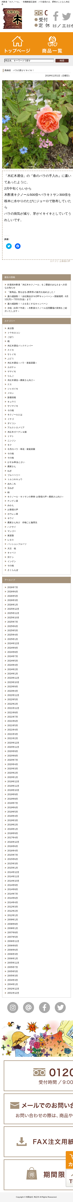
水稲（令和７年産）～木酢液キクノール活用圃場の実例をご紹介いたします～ (36, 309)
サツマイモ (12, 406)
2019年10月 (13, 790)
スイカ (10, 350)
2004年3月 (12, 980)
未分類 (10, 328)
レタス (10, 540)
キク (9, 445)
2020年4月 (12, 764)
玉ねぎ (10, 488)
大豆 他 (11, 548)
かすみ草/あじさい (16, 462)
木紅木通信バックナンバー (20, 345)
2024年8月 (12, 652)
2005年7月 (12, 967)
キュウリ (11, 401)
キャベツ (11, 552)
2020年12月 (13, 743)
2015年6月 (12, 859)
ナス (9, 384)
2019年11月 (13, 786)
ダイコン (11, 423)
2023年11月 (13, 678)
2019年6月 (12, 807)
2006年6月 (12, 950)
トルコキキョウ (14, 479)
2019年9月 (12, 794)
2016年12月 (13, 842)
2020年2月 (12, 773)
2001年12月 (13, 993)
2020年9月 (12, 751)
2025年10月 (13, 617)
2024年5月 (12, 661)
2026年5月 (12, 596)
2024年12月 (13, 643)
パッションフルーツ (17, 544)
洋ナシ (10, 557)
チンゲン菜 (12, 501)
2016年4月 (12, 850)
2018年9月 (12, 833)
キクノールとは (14, 414)
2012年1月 (12, 915)
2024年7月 (12, 656)
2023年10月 (13, 682)
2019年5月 (12, 812)
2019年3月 (12, 820)
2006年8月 (12, 945)
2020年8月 (12, 755)
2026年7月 (12, 587)
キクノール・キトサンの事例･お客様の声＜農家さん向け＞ (35, 496)
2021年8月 (12, 712)
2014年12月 (13, 872)
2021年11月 (13, 708)
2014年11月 (13, 876)
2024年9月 (12, 648)
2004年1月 (12, 984)
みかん (10, 505)
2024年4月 (12, 665)
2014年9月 (12, 885)
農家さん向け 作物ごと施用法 (22, 522)
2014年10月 (13, 881)
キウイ (10, 518)
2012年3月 (12, 906)
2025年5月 (12, 630)
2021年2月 (12, 738)
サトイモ (11, 354)
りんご (10, 376)
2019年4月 (12, 816)
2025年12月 (13, 609)
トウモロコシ (13, 333)
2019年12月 (13, 781)
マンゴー (11, 531)
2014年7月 (12, 894)
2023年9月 (12, 686)
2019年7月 (12, 803)
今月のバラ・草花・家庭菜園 (21, 449)
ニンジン (11, 440)
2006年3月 (12, 954)
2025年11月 (13, 613)
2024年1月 (12, 673)
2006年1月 (12, 958)
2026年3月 (12, 600)
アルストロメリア (15, 427)
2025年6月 (12, 626)
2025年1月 (12, 639)
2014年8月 (12, 889)
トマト (10, 436)
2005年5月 (12, 971)
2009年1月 (12, 919)
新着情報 (11, 397)
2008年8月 (12, 924)
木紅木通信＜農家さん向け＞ (21, 380)
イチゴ (10, 419)
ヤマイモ (11, 371)
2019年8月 (12, 799)
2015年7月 (12, 855)
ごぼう (10, 337)
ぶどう (10, 358)
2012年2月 (12, 911)
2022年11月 (13, 695)
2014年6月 (12, 898)
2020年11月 (13, 747)
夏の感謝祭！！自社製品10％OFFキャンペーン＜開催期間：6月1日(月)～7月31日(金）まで (36, 298)
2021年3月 (12, 734)
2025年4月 (12, 635)
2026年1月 (12, 604)
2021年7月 (12, 717)
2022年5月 (12, 699)
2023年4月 (12, 691)
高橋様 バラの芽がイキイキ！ (19, 70)
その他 (10, 410)
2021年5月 (12, 725)
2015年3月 (12, 863)
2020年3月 (12, 768)
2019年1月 (12, 829)
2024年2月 (12, 669)
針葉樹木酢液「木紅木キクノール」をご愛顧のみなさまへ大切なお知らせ (36, 286)
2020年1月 (12, 777)
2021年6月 (12, 721)
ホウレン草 (12, 514)
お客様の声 (65, 261)
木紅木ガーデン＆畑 (17, 432)
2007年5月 (12, 937)
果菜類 (10, 535)
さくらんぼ (12, 570)
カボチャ (11, 367)
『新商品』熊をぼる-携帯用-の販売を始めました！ (31, 292)
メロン (10, 393)
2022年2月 (12, 704)
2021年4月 (12, 729)
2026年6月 (12, 591)
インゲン (11, 561)
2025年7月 (12, 622)
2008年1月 (12, 928)
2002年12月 (13, 989)
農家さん (11, 466)
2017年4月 (12, 837)
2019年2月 (12, 824)
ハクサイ (11, 527)
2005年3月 (12, 975)
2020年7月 (12, 760)
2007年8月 (12, 932)
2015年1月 (12, 868)
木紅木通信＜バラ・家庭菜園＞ (22, 363)
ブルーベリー (13, 475)
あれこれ (11, 484)
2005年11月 (13, 963)
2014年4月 (12, 902)
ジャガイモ (12, 389)
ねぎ (9, 471)
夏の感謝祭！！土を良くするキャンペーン (27, 304)
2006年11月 (13, 941)
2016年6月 (12, 846)
